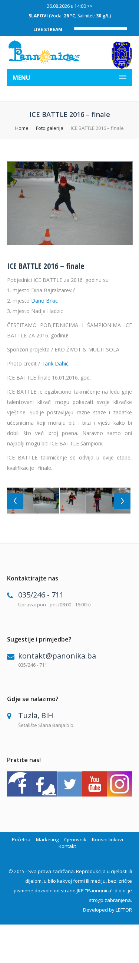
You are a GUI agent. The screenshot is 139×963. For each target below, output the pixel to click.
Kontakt (67, 846)
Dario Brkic (44, 300)
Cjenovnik (75, 839)
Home (22, 128)
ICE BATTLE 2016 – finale (46, 265)
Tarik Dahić (55, 363)
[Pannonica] (44, 52)
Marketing (47, 839)
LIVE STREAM (47, 29)
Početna (21, 839)
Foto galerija (49, 128)
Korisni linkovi (107, 839)
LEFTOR (124, 909)
